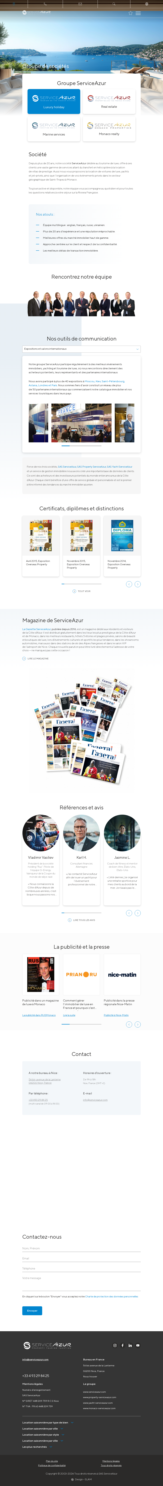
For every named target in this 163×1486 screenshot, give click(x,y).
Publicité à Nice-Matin (116, 1015)
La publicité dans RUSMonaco (39, 1015)
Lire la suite (69, 1015)
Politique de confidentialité (52, 1465)
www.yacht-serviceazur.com (98, 1402)
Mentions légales (111, 1461)
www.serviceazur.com (94, 1391)
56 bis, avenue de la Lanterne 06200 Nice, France (45, 1081)
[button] (129, 584)
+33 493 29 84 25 (38, 1099)
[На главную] (36, 13)
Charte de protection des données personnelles (111, 1296)
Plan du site (52, 1461)
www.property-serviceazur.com (99, 1397)
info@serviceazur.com (95, 1099)
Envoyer (32, 1310)
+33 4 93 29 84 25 (35, 1376)
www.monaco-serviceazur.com (99, 1408)
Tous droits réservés (111, 1465)
